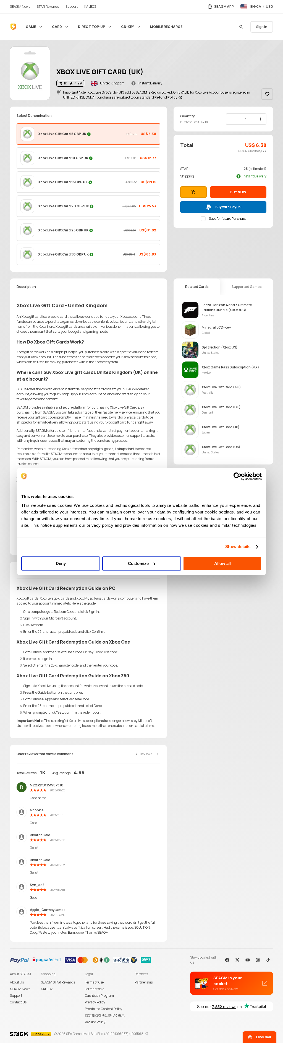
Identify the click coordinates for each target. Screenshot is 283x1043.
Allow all (222, 563)
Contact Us (18, 1002)
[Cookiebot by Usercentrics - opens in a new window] (237, 476)
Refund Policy (95, 1022)
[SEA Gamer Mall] (13, 27)
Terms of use (94, 982)
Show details (237, 546)
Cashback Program (99, 995)
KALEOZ (47, 989)
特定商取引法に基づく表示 (105, 1015)
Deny (61, 563)
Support (16, 995)
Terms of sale (94, 989)
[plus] (260, 119)
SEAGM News (20, 989)
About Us (17, 982)
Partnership (144, 982)
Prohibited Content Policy (103, 1008)
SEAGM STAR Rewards (58, 982)
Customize (138, 563)
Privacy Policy (95, 1002)
